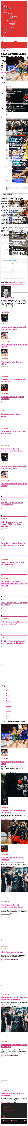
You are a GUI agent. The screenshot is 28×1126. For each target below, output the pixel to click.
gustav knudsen (9, 284)
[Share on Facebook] (15, 684)
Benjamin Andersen (5, 772)
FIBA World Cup (12, 21)
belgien (2, 284)
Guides (5, 28)
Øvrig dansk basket (10, 24)
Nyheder (5, 12)
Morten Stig (12, 27)
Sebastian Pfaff (5, 72)
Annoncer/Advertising (8, 1110)
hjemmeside (17, 210)
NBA (4, 5)
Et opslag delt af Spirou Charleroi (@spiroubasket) (14, 278)
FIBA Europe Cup (13, 16)
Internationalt (9, 13)
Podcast (5, 9)
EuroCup (11, 19)
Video (4, 10)
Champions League (13, 17)
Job (4, 1109)
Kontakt (5, 1107)
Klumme (8, 25)
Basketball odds (10, 30)
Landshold (8, 20)
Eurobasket (11, 14)
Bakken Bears (14, 282)
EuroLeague (6, 6)
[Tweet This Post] (15, 685)
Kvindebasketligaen (7, 8)
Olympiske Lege (12, 23)
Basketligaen (6, 3)
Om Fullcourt (6, 1106)
